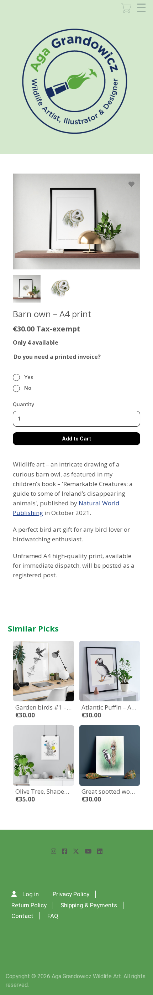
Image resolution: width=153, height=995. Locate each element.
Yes (28, 377)
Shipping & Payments (88, 905)
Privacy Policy (71, 894)
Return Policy (29, 905)
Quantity (23, 404)
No (27, 388)
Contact (22, 915)
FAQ (52, 915)
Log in (30, 894)
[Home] (75, 81)
